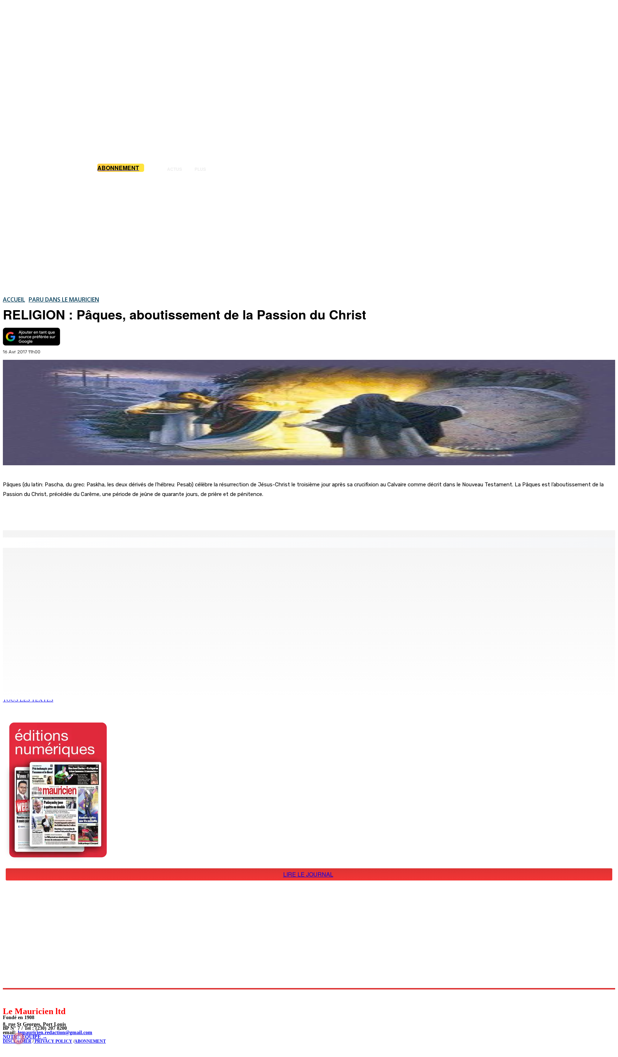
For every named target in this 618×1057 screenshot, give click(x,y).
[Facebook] (74, 512)
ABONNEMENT (90, 1041)
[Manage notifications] (18, 1038)
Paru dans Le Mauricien (64, 299)
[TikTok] (57, 997)
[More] (152, 512)
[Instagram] (25, 997)
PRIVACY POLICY (53, 1041)
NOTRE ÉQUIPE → (25, 1036)
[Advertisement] (56, 933)
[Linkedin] (41, 997)
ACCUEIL (14, 299)
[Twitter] (100, 512)
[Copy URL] (126, 512)
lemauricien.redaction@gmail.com (55, 1032)
